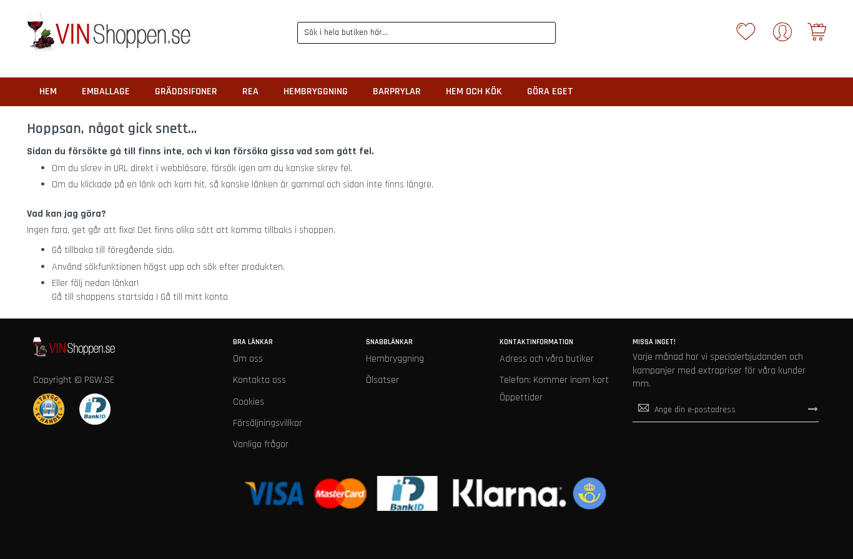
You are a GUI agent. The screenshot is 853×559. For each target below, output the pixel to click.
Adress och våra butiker (547, 358)
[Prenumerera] (813, 409)
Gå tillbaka (72, 250)
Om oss (248, 358)
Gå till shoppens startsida (103, 297)
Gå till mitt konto (194, 297)
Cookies (248, 401)
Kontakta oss (259, 380)
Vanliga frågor (260, 444)
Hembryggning (395, 358)
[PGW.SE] (108, 32)
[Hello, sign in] (782, 35)
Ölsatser (382, 380)
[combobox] (426, 32)
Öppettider (521, 397)
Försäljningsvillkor (267, 423)
